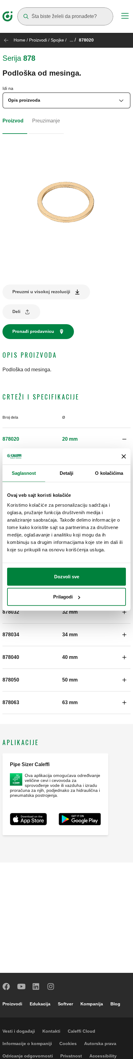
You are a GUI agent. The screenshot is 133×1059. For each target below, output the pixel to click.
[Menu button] (125, 17)
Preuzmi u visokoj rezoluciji (41, 291)
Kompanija (91, 1003)
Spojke (57, 40)
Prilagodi (63, 596)
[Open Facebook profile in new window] (6, 986)
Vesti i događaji (18, 1031)
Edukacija (40, 1003)
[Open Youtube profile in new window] (21, 986)
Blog (115, 1003)
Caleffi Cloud (81, 1031)
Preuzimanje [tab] (46, 120)
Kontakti (51, 1031)
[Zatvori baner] (124, 456)
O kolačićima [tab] (109, 473)
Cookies (68, 1043)
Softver (65, 1003)
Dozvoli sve (66, 576)
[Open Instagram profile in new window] (51, 986)
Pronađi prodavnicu (33, 331)
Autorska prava (100, 1043)
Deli (16, 311)
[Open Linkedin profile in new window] (36, 986)
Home (19, 40)
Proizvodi (38, 40)
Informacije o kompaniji (27, 1043)
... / (73, 39)
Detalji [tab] (67, 473)
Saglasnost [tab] (24, 473)
